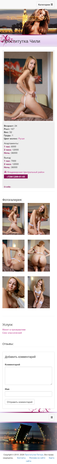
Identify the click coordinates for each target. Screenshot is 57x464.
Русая (21, 138)
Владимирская (15, 171)
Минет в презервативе (14, 329)
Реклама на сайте (37, 457)
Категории (44, 4)
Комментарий (12, 364)
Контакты (21, 457)
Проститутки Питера (34, 454)
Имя (7, 388)
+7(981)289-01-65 (16, 176)
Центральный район (33, 171)
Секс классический (12, 332)
